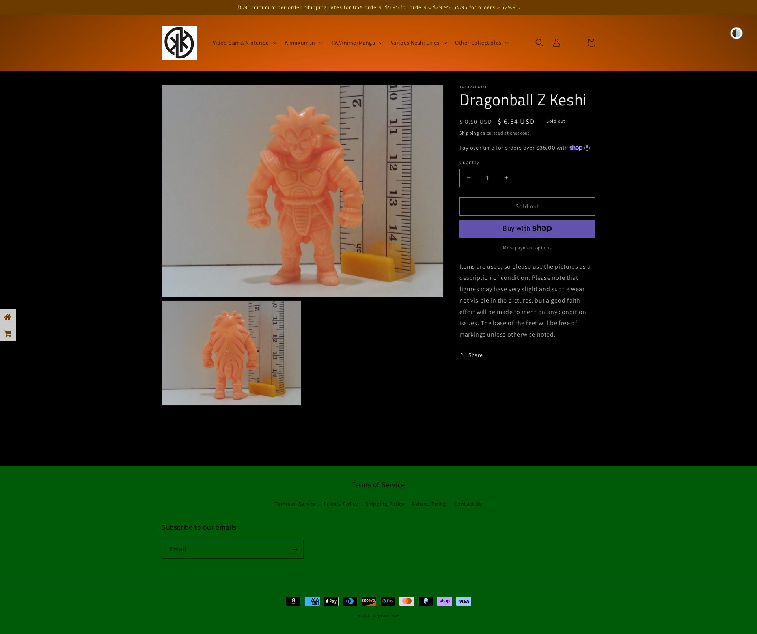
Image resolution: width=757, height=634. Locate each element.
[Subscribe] (294, 549)
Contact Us (468, 503)
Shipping (469, 133)
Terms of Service (295, 503)
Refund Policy (429, 503)
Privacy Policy (341, 503)
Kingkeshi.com (386, 616)
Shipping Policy (385, 503)
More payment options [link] (527, 247)
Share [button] (475, 355)
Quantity (469, 162)
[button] (244, 42)
